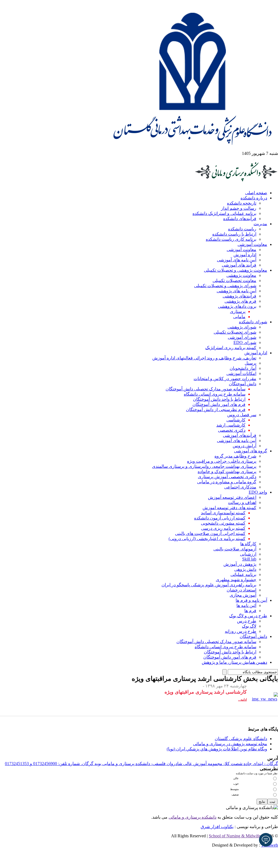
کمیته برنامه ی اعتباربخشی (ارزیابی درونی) (207, 538)
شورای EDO (244, 342)
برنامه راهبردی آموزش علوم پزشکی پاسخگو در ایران (209, 584)
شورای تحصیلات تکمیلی (235, 332)
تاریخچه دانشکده (241, 203)
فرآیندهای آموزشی (239, 435)
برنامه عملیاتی (243, 574)
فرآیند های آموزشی (239, 265)
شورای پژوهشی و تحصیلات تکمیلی (225, 285)
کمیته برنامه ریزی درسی (223, 528)
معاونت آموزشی (252, 244)
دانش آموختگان (242, 383)
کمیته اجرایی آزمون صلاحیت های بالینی (210, 533)
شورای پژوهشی (242, 327)
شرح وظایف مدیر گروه (235, 456)
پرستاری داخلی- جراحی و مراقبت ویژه (221, 461)
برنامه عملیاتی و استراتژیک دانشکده (224, 213)
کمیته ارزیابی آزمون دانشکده (219, 518)
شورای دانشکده (253, 322)
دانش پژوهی (245, 569)
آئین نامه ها (246, 605)
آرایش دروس (244, 445)
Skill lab (249, 559)
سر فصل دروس (241, 414)
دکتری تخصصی (231, 430)
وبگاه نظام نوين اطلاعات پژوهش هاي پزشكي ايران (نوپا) (217, 749)
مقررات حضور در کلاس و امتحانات (225, 378)
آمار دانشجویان (243, 368)
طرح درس (246, 621)
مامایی (239, 316)
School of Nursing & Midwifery (236, 836)
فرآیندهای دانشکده (239, 218)
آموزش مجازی (243, 595)
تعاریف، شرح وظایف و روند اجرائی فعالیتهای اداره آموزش (204, 358)
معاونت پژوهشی (241, 275)
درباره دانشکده (254, 198)
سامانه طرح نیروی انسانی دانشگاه (214, 394)
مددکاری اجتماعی (240, 487)
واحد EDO (258, 492)
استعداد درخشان (241, 590)
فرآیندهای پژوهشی (239, 296)
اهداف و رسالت (242, 502)
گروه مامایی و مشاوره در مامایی (226, 482)
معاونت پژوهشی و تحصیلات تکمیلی (235, 270)
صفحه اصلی (256, 192)
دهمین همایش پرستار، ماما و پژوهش (234, 662)
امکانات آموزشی (241, 373)
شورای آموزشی (242, 337)
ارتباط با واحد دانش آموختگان (219, 399)
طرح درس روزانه (240, 631)
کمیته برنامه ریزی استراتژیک (230, 347)
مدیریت (260, 223)
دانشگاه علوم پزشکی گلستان (241, 738)
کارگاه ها (248, 543)
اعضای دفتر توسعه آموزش (232, 497)
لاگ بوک (249, 626)
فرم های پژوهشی (240, 301)
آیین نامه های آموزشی (236, 260)
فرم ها (250, 610)
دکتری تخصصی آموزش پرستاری (227, 476)
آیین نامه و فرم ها (251, 600)
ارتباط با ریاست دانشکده (234, 234)
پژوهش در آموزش (239, 564)
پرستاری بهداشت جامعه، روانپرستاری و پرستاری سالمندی (204, 466)
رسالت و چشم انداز (238, 208)
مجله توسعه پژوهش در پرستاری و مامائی (230, 743)
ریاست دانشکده (242, 229)
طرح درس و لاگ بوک (248, 615)
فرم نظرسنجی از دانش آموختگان (215, 409)
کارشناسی (235, 420)
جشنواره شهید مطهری (236, 579)
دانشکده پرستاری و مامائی (192, 817)
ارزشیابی (248, 554)
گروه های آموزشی (250, 451)
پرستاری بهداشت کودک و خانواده (227, 471)
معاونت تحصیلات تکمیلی (234, 280)
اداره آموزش (244, 254)
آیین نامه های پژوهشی (236, 291)
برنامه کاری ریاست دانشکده (231, 239)
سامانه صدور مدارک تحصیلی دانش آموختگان (205, 389)
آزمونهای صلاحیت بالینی (234, 549)
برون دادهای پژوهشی (237, 306)
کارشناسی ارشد (230, 425)
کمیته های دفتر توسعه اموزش (229, 507)
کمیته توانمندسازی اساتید (223, 512)
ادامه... (242, 699)
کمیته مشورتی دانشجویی (223, 523)
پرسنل (250, 363)
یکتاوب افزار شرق (217, 826)
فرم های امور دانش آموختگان (218, 404)
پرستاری (237, 311)
